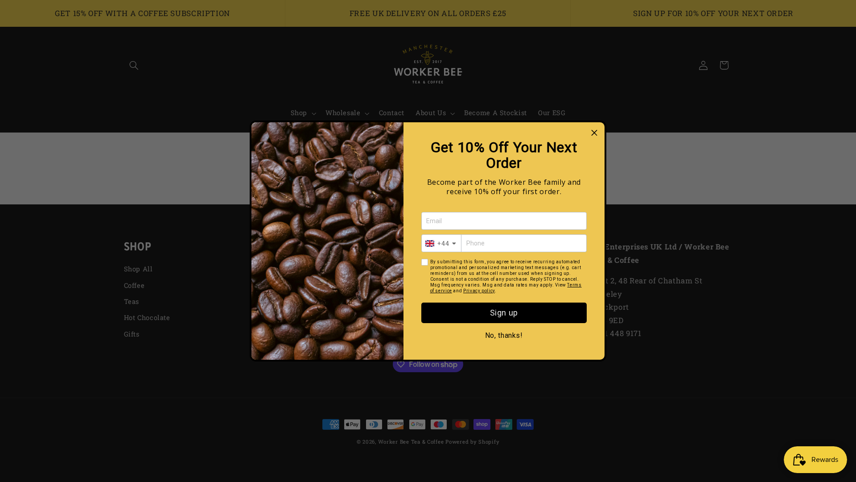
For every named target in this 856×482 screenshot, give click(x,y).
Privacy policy (479, 290)
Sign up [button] (504, 312)
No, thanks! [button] (504, 335)
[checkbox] (424, 262)
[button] (594, 132)
